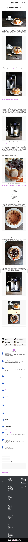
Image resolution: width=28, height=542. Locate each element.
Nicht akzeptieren (14, 540)
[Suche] (17, 2)
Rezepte (9, 518)
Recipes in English (10, 515)
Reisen (9, 516)
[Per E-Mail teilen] (22, 331)
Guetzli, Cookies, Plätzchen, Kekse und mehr (10, 507)
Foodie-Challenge (10, 500)
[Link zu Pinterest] (24, 2)
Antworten (6, 423)
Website (11, 461)
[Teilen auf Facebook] (6, 331)
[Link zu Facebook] (25, 2)
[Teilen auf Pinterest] (14, 331)
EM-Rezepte (9, 496)
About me (3, 482)
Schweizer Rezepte (10, 527)
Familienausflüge (10, 497)
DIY (8, 495)
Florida (9, 499)
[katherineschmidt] (14, 2)
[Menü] (19, 2)
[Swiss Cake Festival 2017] (0, 271)
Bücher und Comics (10, 488)
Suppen (9, 529)
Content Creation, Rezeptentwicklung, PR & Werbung (10, 492)
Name (11, 456)
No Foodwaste (10, 514)
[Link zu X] (23, 2)
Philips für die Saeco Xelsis (13, 154)
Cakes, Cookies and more (4, 478)
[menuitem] (17, 2)
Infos (8, 510)
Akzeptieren (9, 540)
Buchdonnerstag (10, 487)
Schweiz (9, 526)
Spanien (9, 528)
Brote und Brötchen (10, 486)
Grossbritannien (10, 505)
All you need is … (10, 480)
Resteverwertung (10, 517)
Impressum (3, 480)
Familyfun (9, 498)
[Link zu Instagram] (22, 2)
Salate (9, 525)
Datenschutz (4, 470)
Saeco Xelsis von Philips (11, 68)
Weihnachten (9, 533)
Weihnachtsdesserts (10, 534)
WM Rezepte (9, 537)
